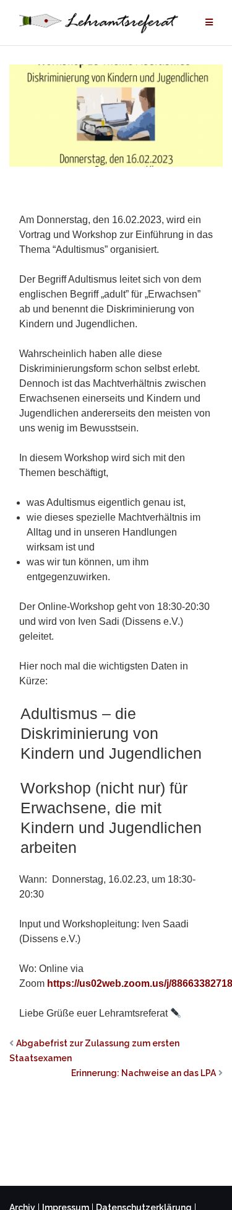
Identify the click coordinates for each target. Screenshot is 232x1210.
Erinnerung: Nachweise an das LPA (143, 1073)
